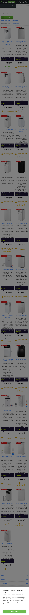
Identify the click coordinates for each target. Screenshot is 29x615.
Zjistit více (5, 603)
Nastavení (14, 607)
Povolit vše (14, 611)
